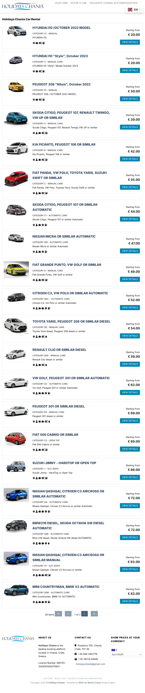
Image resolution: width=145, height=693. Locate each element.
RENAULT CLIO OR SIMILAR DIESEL (59, 350)
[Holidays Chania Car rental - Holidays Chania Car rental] (23, 6)
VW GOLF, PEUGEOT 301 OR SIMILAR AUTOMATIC (71, 378)
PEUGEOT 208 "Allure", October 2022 (61, 84)
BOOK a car (79, 3)
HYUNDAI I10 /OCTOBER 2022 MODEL (61, 28)
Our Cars (61, 3)
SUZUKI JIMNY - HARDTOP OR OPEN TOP (64, 463)
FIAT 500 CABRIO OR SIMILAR (55, 434)
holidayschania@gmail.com (90, 664)
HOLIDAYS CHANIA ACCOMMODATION (113, 3)
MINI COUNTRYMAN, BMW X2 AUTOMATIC (66, 587)
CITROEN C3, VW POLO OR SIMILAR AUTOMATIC (70, 293)
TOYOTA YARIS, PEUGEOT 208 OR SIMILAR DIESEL (71, 321)
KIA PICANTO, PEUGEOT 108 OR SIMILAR (63, 144)
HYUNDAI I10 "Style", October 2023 (60, 56)
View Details (130, 42)
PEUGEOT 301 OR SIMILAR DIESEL (58, 406)
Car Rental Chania (92, 682)
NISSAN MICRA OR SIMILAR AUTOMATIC (64, 236)
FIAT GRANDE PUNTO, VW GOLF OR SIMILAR (66, 265)
